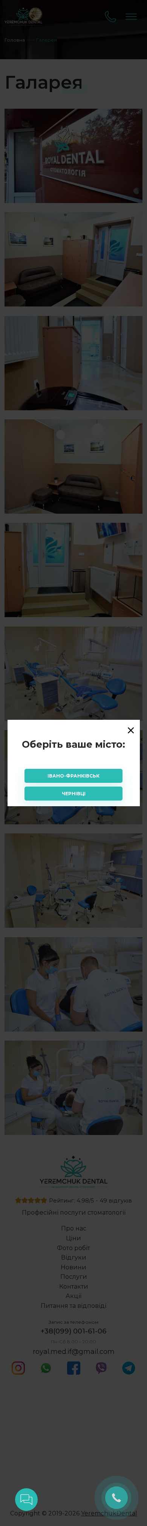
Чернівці (74, 793)
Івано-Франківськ (73, 776)
